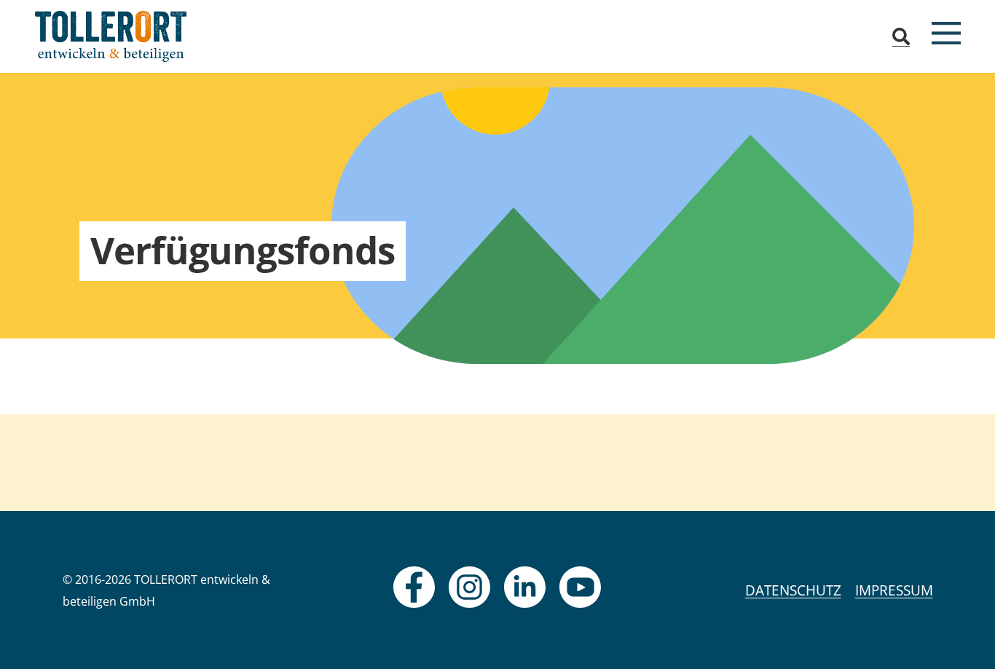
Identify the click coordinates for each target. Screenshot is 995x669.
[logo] (111, 36)
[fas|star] (414, 587)
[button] (901, 36)
